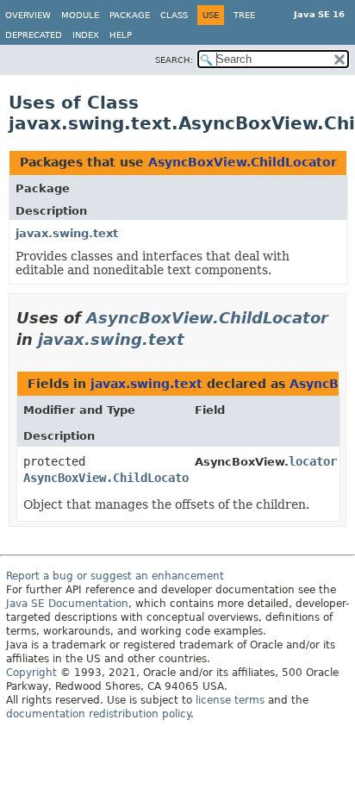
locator (313, 461)
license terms (230, 700)
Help (120, 35)
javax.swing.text (67, 233)
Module (80, 15)
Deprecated (33, 35)
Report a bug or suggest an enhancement (115, 576)
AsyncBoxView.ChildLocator (242, 162)
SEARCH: (174, 60)
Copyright (31, 673)
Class (174, 15)
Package (129, 15)
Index (85, 35)
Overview (28, 15)
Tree (244, 15)
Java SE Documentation (67, 604)
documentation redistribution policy (98, 714)
